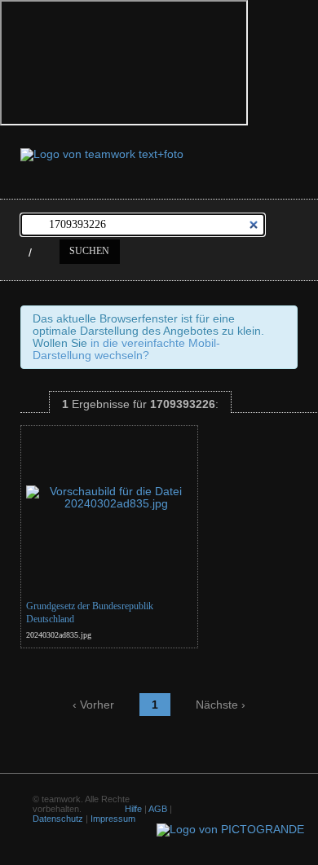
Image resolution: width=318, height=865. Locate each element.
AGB (157, 809)
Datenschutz (58, 818)
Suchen (89, 251)
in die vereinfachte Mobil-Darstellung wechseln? (126, 349)
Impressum (113, 818)
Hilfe (133, 809)
